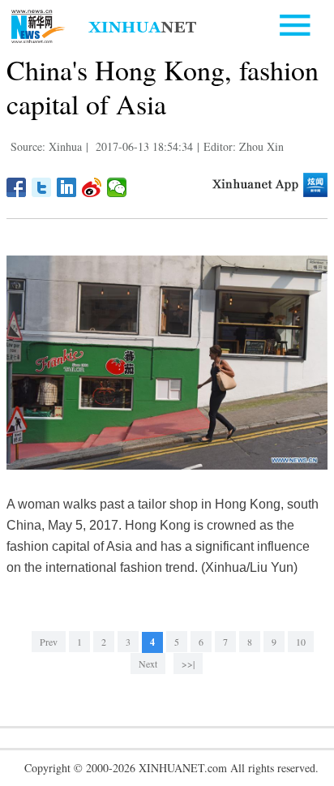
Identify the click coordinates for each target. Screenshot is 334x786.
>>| (188, 663)
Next (148, 663)
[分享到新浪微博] (92, 187)
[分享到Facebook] (16, 187)
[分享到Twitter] (42, 187)
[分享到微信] (117, 187)
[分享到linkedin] (67, 187)
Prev (49, 641)
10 (301, 641)
